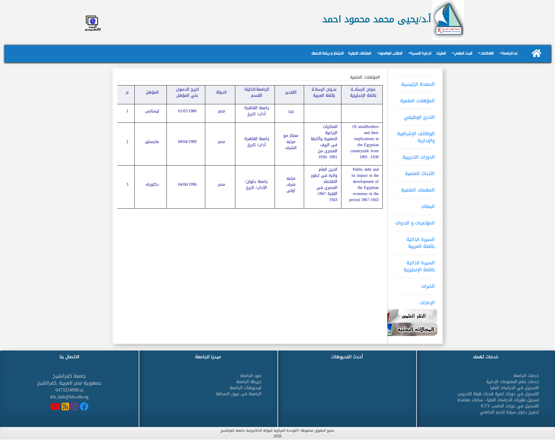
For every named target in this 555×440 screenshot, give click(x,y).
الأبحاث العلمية (420, 173)
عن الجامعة (510, 53)
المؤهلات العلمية (417, 100)
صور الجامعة (250, 376)
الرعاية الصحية (420, 53)
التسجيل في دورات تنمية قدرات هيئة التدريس (498, 394)
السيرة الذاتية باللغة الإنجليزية (419, 266)
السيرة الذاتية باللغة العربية (420, 243)
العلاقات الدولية (359, 53)
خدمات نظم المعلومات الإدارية (512, 382)
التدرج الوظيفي (419, 117)
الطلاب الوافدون (390, 53)
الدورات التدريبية (418, 157)
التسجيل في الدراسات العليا (514, 388)
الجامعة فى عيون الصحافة (238, 394)
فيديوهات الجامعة (245, 388)
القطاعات (487, 53)
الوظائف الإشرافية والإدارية (416, 137)
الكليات (441, 53)
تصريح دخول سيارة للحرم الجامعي (509, 412)
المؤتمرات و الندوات (415, 222)
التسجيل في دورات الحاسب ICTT (510, 406)
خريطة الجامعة (248, 382)
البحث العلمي (463, 53)
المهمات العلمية (418, 189)
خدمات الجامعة (526, 376)
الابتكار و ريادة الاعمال (328, 53)
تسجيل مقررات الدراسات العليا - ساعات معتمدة (498, 400)
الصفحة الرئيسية (418, 84)
